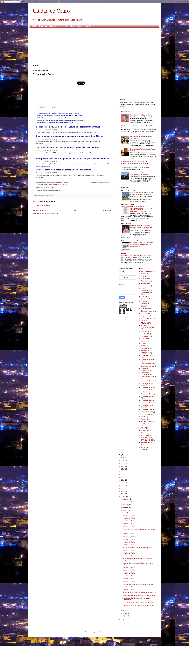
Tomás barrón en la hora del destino (141, 115)
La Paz (65, 26)
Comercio (144, 301)
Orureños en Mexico (147, 394)
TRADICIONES (146, 437)
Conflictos (144, 304)
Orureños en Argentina (148, 359)
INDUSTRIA (145, 338)
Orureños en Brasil (147, 364)
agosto (125, 510)
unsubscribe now (62, 184)
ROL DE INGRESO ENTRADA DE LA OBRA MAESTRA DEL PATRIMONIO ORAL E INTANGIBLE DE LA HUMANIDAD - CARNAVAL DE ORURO (141, 210)
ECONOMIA (145, 313)
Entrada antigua (107, 210)
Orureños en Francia (147, 387)
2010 (123, 494)
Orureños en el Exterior (148, 377)
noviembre (126, 502)
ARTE (143, 276)
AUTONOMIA (145, 278)
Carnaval (144, 296)
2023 (123, 461)
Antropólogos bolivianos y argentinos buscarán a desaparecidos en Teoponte (61, 120)
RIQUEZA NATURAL (147, 424)
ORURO (123, 254)
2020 (123, 469)
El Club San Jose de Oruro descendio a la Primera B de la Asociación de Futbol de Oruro (141, 244)
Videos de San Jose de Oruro (131, 241)
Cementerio (144, 299)
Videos (143, 450)
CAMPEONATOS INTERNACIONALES (148, 291)
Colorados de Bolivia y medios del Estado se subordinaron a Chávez (58, 113)
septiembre (126, 507)
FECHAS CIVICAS (147, 318)
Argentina (88, 26)
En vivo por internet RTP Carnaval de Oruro (134, 161)
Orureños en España (147, 381)
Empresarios (145, 316)
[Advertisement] (94, 46)
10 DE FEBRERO (146, 271)
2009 (123, 497)
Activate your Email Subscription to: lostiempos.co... (139, 595)
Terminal (143, 433)
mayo (125, 613)
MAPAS (143, 346)
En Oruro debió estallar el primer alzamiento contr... (138, 602)
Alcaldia (143, 274)
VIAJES (143, 447)
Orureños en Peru (146, 400)
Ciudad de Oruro (51, 10)
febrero (125, 616)
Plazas (143, 416)
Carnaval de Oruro (127, 204)
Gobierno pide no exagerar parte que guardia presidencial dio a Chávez (59, 115)
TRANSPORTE (146, 442)
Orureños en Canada (147, 366)
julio (124, 513)
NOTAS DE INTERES (148, 355)
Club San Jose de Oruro (129, 191)
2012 (123, 488)
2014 (123, 483)
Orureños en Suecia (147, 409)
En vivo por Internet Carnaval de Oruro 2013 (135, 167)
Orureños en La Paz (147, 390)
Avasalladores (145, 281)
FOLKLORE (145, 323)
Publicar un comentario (43, 205)
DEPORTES (145, 308)
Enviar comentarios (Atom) (50, 213)
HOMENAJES (145, 336)
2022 (123, 463)
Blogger (101, 632)
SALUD (143, 428)
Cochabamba (54, 26)
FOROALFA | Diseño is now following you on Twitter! (139, 592)
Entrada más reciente (40, 210)
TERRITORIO (145, 435)
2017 (123, 474)
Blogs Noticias (126, 223)
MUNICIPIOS (145, 353)
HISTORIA (144, 334)
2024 (123, 458)
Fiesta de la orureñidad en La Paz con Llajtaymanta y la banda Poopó (142, 173)
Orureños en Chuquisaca (145, 369)
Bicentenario (145, 286)
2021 (123, 466)
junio (124, 610)
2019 (123, 472)
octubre (125, 504)
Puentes (143, 419)
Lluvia (143, 343)
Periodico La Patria (46, 107)
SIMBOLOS (145, 430)
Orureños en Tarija (147, 412)
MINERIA (144, 350)
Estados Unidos (76, 26)
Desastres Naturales (147, 311)
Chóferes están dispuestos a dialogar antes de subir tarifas (55, 122)
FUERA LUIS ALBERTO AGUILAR (147, 326)
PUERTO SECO (146, 421)
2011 (123, 491)
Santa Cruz (43, 26)
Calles (143, 288)
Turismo (143, 445)
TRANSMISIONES (147, 440)
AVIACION (144, 283)
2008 (123, 619)
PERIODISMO (145, 414)
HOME (33, 26)
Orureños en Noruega (148, 396)
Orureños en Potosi (147, 403)
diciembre (126, 499)
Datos (143, 306)
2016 (123, 477)
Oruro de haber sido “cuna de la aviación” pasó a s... (139, 547)
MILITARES (145, 348)
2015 (123, 480)
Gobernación (145, 331)
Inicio (74, 210)
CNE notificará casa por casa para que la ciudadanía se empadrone (58, 118)
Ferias (143, 320)
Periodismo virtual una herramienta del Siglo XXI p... (139, 584)
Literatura (144, 341)
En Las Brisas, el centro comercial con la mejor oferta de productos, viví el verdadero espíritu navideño (141, 227)
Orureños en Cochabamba (145, 373)
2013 (123, 485)
